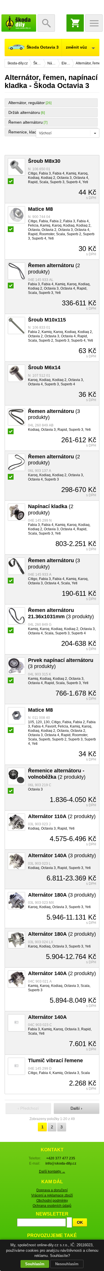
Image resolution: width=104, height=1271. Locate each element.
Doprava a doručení (52, 1190)
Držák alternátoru (24, 112)
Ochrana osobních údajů (52, 1206)
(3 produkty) (61, 613)
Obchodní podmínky (52, 1201)
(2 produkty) (57, 774)
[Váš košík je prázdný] (75, 23)
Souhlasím (34, 1264)
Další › (76, 1108)
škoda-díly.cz (18, 23)
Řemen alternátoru (25, 122)
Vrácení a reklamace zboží (52, 1195)
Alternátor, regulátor (26, 102)
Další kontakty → (52, 1171)
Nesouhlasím (67, 1264)
